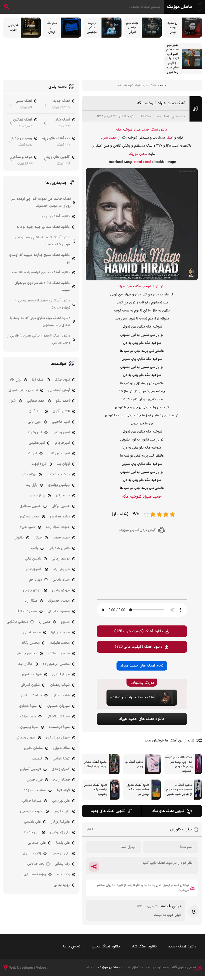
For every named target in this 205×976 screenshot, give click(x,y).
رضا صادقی (35, 863)
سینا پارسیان (29, 727)
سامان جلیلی (33, 748)
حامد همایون (60, 516)
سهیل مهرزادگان (58, 737)
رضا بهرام (63, 874)
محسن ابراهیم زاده (56, 664)
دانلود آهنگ (159, 129)
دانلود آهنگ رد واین (55, 216)
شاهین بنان (61, 695)
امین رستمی (61, 432)
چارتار (38, 537)
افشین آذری (61, 411)
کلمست (37, 758)
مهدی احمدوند (59, 600)
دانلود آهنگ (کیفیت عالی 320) (138, 647)
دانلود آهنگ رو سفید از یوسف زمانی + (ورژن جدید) (42, 304)
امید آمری (35, 411)
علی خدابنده (31, 832)
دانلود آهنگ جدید (182, 946)
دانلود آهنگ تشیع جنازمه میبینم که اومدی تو (39, 258)
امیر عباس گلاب (59, 453)
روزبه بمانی (62, 885)
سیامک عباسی (31, 695)
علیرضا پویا (62, 811)
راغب (34, 548)
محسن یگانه (30, 642)
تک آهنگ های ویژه (56, 138)
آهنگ (170, 137)
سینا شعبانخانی (58, 716)
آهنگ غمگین (22, 119)
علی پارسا (63, 842)
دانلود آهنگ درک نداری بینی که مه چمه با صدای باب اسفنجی (40, 321)
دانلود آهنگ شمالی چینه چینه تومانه (43, 227)
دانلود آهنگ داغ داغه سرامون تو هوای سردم (42, 286)
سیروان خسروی (58, 706)
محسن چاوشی (26, 653)
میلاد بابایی (61, 579)
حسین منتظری (30, 506)
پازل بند (32, 485)
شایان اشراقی (30, 685)
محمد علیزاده (60, 642)
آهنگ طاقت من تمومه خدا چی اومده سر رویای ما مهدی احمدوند (41, 202)
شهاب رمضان (60, 685)
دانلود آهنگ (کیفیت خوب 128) (138, 631)
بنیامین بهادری (59, 485)
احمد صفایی (36, 400)
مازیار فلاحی (61, 674)
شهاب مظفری (32, 674)
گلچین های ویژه (58, 157)
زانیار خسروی (32, 853)
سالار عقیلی (61, 748)
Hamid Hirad (141, 162)
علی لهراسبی (61, 800)
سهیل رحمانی (26, 737)
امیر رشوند (34, 432)
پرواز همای (37, 495)
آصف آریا (38, 379)
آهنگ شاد (146, 116)
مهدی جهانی (32, 590)
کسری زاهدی (61, 769)
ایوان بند (63, 464)
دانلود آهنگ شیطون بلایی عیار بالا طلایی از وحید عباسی (38, 339)
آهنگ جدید (162, 116)
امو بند (32, 453)
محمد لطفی (32, 632)
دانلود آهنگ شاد (144, 946)
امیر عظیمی (36, 443)
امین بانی (35, 421)
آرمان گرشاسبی (59, 390)
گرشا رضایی (61, 758)
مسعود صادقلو (26, 611)
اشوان (12, 400)
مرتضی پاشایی (17, 621)
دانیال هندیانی (59, 548)
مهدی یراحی (61, 590)
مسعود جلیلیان (59, 611)
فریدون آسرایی (30, 769)
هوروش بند (61, 569)
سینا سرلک (28, 716)
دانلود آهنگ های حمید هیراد (141, 719)
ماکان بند (25, 664)
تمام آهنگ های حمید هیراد (142, 666)
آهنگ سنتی (24, 100)
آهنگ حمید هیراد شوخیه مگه (161, 103)
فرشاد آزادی (61, 779)
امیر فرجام (62, 443)
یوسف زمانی (61, 558)
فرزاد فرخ (63, 790)
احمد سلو (63, 400)
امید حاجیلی (61, 421)
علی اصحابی (37, 842)
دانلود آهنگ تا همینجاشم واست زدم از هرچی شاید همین (42, 241)
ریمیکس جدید (21, 138)
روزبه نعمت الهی (34, 874)
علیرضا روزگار (60, 821)
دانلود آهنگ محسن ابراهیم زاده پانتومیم (41, 272)
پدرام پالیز (63, 495)
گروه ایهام (39, 464)
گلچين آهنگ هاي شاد (168, 811)
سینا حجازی (28, 706)
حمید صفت (61, 537)
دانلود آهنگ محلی (106, 946)
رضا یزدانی (62, 863)
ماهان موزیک (179, 7)
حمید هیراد (142, 129)
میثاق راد (31, 600)
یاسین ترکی (33, 558)
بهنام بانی (29, 474)
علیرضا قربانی (32, 800)
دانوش (19, 537)
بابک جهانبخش (58, 474)
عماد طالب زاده (35, 790)
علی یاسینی (32, 821)
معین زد (44, 621)
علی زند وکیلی (60, 832)
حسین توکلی (61, 506)
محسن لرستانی (59, 653)
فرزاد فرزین (34, 779)
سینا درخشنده (59, 727)
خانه (163, 85)
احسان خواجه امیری (23, 390)
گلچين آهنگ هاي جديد (108, 811)
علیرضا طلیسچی (31, 811)
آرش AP (16, 379)
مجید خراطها (60, 632)
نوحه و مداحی (21, 157)
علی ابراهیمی (61, 853)
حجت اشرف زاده (58, 527)
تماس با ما (71, 946)
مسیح (65, 621)
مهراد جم (35, 579)
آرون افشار (62, 379)
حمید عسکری (30, 516)
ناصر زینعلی (34, 569)
